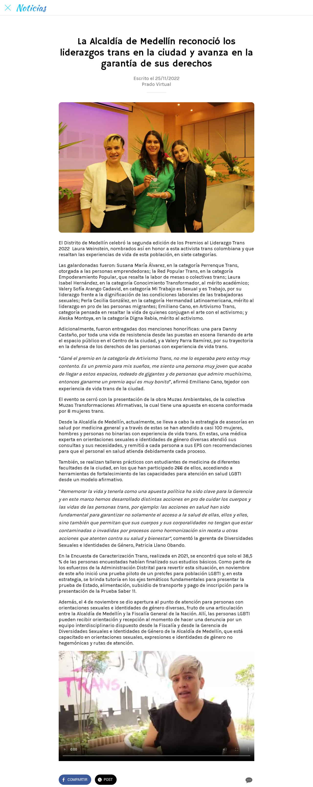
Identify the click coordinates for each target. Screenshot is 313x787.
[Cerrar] (8, 8)
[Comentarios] (248, 780)
